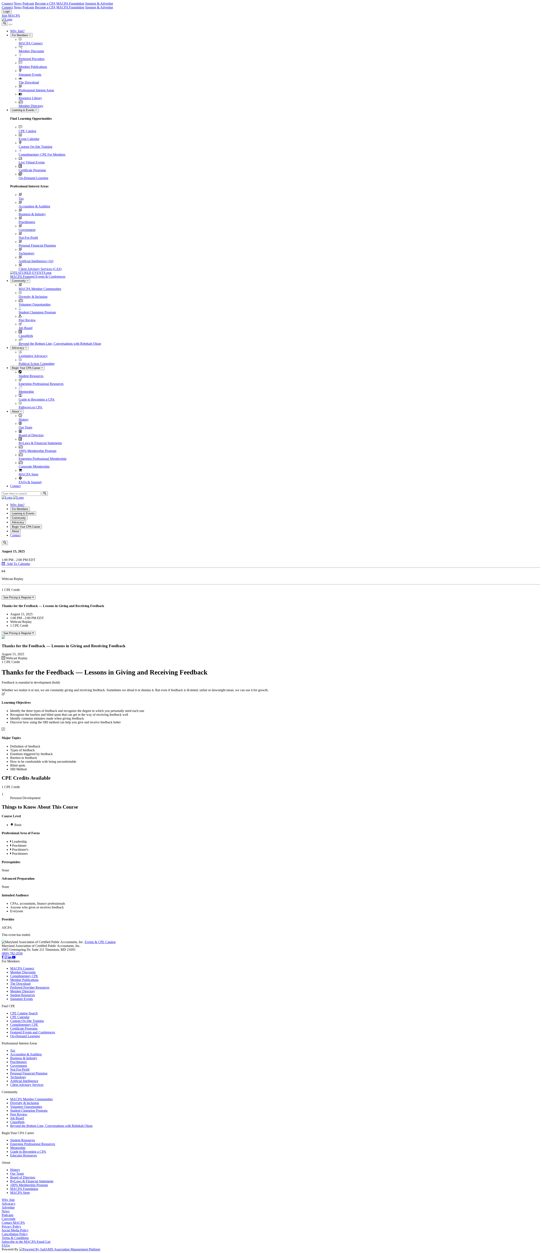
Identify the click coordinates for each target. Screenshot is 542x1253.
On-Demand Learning (33, 178)
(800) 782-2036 (12, 953)
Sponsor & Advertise (99, 3)
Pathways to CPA (30, 407)
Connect (7, 3)
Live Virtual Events (32, 162)
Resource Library (30, 98)
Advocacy (18, 347)
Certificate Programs (32, 170)
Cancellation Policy (15, 1234)
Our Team (25, 427)
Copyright (8, 1219)
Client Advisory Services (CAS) (40, 269)
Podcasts (28, 3)
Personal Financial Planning (37, 245)
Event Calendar (29, 139)
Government (27, 230)
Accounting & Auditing (34, 206)
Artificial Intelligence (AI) (36, 261)
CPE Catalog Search (24, 1013)
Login (6, 11)
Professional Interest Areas (36, 90)
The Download (29, 82)
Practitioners (27, 222)
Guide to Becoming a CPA (37, 399)
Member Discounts (31, 51)
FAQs (6, 1245)
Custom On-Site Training (35, 146)
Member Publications (33, 67)
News (18, 3)
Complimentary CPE (24, 976)
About (16, 411)
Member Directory (31, 106)
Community (19, 280)
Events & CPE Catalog (100, 942)
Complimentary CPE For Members (42, 154)
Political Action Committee (37, 363)
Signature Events (30, 74)
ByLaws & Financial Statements (40, 443)
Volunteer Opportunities (35, 304)
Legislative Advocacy (33, 356)
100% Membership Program (37, 451)
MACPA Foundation (70, 3)
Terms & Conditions (15, 1238)
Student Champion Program (37, 312)
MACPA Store (28, 474)
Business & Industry (32, 214)
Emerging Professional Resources (41, 384)
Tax (21, 198)
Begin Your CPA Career (26, 368)
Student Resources (31, 376)
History (24, 419)
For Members (20, 35)
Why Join (8, 1200)
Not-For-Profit (28, 237)
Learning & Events (23, 110)
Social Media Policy (15, 1230)
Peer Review (27, 320)
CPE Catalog (27, 131)
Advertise (8, 1207)
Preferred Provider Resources (29, 987)
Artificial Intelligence (24, 1081)
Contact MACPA (13, 1222)
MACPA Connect (31, 43)
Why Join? (17, 31)
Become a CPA (45, 3)
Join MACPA (11, 15)
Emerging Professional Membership (42, 458)
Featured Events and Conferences (32, 1032)
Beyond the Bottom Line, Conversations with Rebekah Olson (60, 343)
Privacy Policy (11, 1226)
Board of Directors (31, 435)
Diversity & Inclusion (33, 296)
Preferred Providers (31, 59)
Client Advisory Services (26, 1085)
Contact (15, 486)
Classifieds (26, 336)
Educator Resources (23, 1155)
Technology (27, 253)
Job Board (25, 328)
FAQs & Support (30, 482)
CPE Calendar (19, 1017)
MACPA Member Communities (40, 289)
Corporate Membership (34, 466)
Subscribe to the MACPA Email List (26, 1241)
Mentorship (26, 391)
